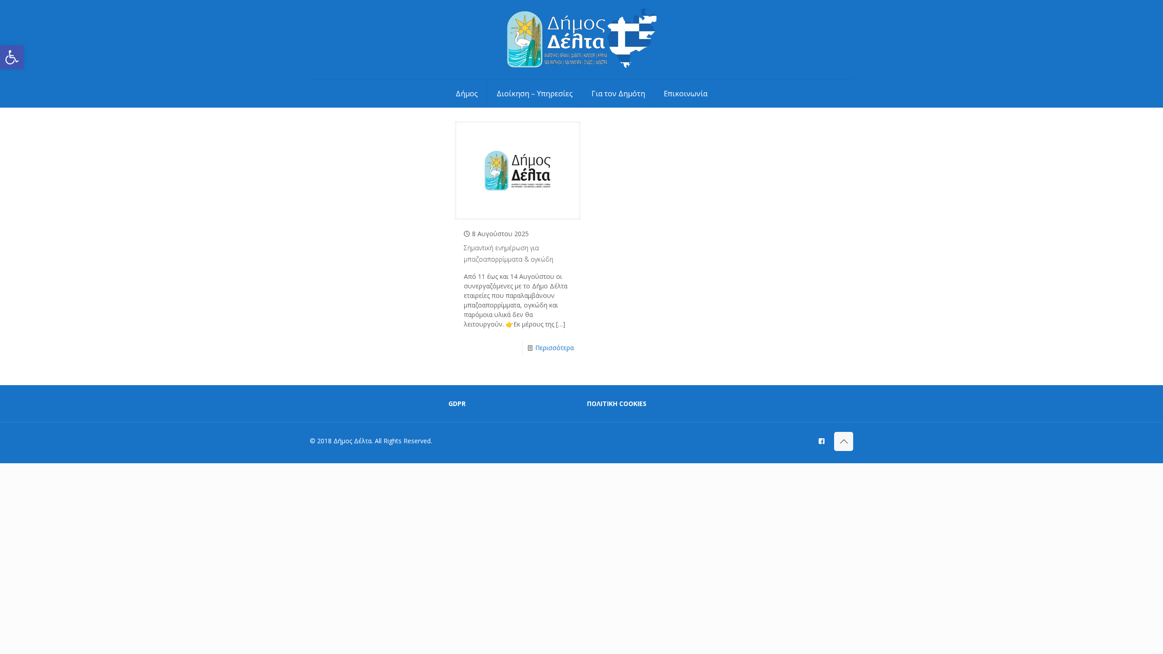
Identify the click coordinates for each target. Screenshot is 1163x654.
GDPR (457, 403)
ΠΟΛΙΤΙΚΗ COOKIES (616, 403)
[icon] (821, 440)
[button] (12, 57)
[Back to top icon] (843, 441)
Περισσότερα (554, 347)
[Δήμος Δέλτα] (582, 39)
